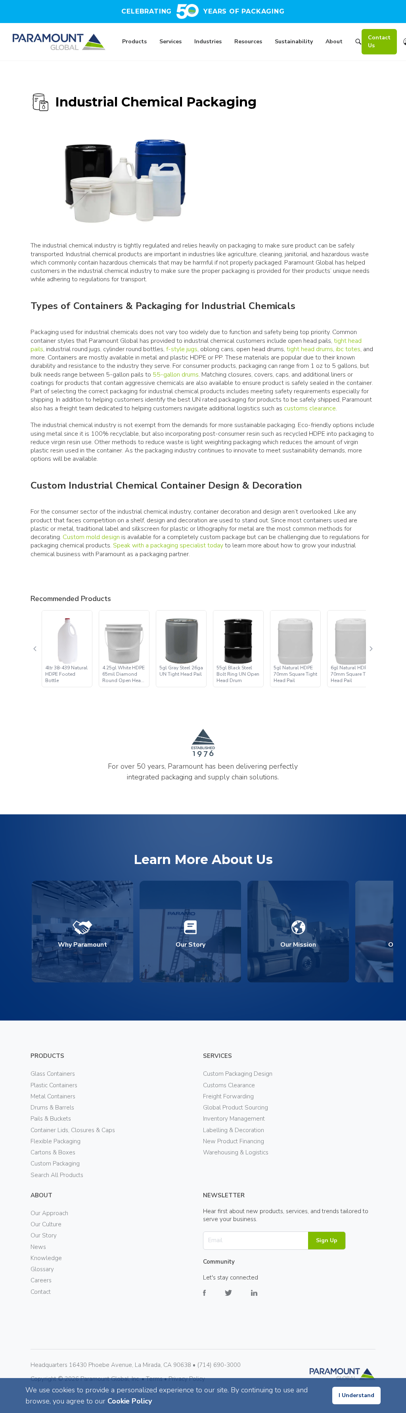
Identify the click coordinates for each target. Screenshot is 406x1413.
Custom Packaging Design (237, 1074)
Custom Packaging (55, 1164)
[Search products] (358, 43)
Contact (41, 1292)
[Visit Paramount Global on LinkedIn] (263, 1299)
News (38, 1247)
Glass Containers (53, 1074)
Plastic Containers (54, 1085)
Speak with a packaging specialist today (168, 545)
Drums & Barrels (52, 1107)
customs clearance (310, 408)
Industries (208, 41)
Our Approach (49, 1213)
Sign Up (326, 1240)
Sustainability (294, 41)
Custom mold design (91, 537)
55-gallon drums (176, 374)
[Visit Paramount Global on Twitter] (238, 1299)
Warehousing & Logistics (235, 1152)
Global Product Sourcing (235, 1107)
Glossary (42, 1269)
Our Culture (46, 1224)
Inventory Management (234, 1119)
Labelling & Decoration (233, 1130)
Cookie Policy (129, 1401)
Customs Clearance (229, 1085)
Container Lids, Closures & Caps (73, 1130)
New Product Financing (233, 1141)
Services (170, 41)
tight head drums (310, 349)
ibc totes (348, 349)
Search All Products (57, 1175)
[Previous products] (35, 648)
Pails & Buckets (51, 1119)
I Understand (356, 1395)
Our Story (44, 1235)
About (334, 41)
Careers (41, 1280)
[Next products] (370, 648)
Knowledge (46, 1258)
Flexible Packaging (55, 1141)
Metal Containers (53, 1096)
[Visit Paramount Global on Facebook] (214, 1299)
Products (134, 41)
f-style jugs (181, 349)
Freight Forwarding (228, 1096)
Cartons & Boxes (53, 1152)
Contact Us (379, 41)
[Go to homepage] (59, 42)
